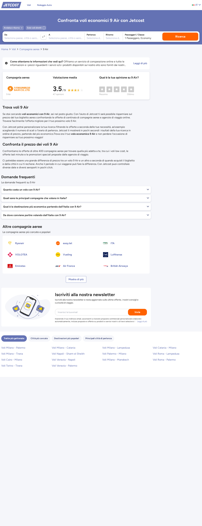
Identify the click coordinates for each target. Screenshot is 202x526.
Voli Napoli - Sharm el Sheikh (68, 353)
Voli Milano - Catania (63, 347)
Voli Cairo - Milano (11, 359)
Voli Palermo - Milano (114, 353)
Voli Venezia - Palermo (64, 365)
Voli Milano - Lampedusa (116, 347)
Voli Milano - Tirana (12, 353)
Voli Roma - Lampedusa (166, 353)
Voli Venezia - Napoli (63, 359)
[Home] (11, 4)
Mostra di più (76, 279)
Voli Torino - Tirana (11, 365)
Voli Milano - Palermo (13, 347)
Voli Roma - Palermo (164, 359)
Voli (29, 5)
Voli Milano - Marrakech (115, 359)
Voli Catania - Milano (164, 347)
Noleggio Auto (44, 5)
